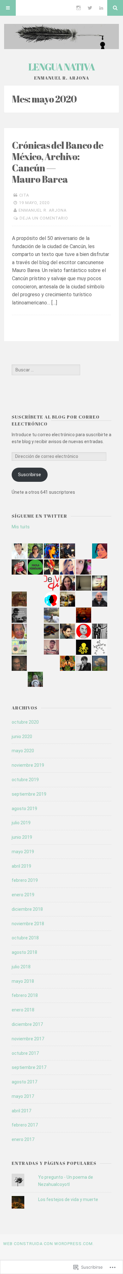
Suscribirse (29, 474)
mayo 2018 (23, 981)
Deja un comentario (44, 218)
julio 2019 (21, 822)
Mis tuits (21, 526)
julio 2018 (21, 966)
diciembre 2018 (27, 909)
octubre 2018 (25, 937)
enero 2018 (23, 1009)
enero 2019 (23, 894)
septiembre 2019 (29, 794)
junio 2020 (22, 736)
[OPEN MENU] (8, 8)
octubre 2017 (25, 1053)
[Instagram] (78, 8)
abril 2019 (21, 866)
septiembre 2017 (29, 1067)
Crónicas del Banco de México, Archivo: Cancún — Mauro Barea (57, 162)
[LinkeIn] (101, 8)
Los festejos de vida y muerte (68, 1199)
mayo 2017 (23, 1096)
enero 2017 (23, 1139)
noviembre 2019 (28, 765)
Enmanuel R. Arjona (43, 210)
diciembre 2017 (27, 1024)
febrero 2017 (25, 1124)
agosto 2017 (24, 1081)
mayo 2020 (23, 750)
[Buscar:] (46, 369)
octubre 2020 (25, 722)
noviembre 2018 (28, 923)
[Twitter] (90, 8)
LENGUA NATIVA (61, 66)
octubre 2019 (25, 779)
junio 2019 (22, 837)
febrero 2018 (25, 995)
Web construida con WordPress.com (48, 1243)
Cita (24, 195)
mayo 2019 (23, 851)
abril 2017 (21, 1110)
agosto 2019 (24, 808)
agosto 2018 (24, 952)
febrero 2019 (25, 880)
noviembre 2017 (28, 1038)
